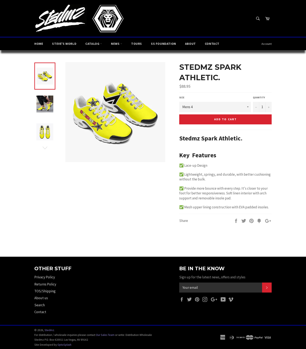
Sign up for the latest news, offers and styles (212, 277)
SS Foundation (163, 44)
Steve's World (64, 44)
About (190, 44)
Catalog (92, 44)
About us (41, 298)
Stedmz (49, 330)
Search (39, 305)
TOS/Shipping (45, 291)
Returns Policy (45, 284)
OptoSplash (64, 344)
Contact (212, 44)
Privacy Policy (44, 277)
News (115, 44)
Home (38, 44)
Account (266, 44)
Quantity (259, 97)
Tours (136, 44)
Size (181, 97)
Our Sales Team (105, 335)
